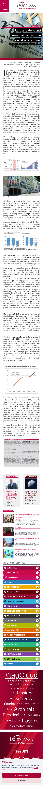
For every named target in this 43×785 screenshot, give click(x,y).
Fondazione (13, 703)
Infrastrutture (31, 714)
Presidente (12, 714)
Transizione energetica (21, 688)
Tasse (26, 703)
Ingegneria (12, 720)
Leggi (9, 709)
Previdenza (21, 698)
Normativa (18, 726)
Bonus (30, 725)
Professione (21, 692)
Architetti (25, 709)
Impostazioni (21, 780)
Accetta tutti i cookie (21, 775)
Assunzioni (34, 703)
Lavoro (30, 720)
